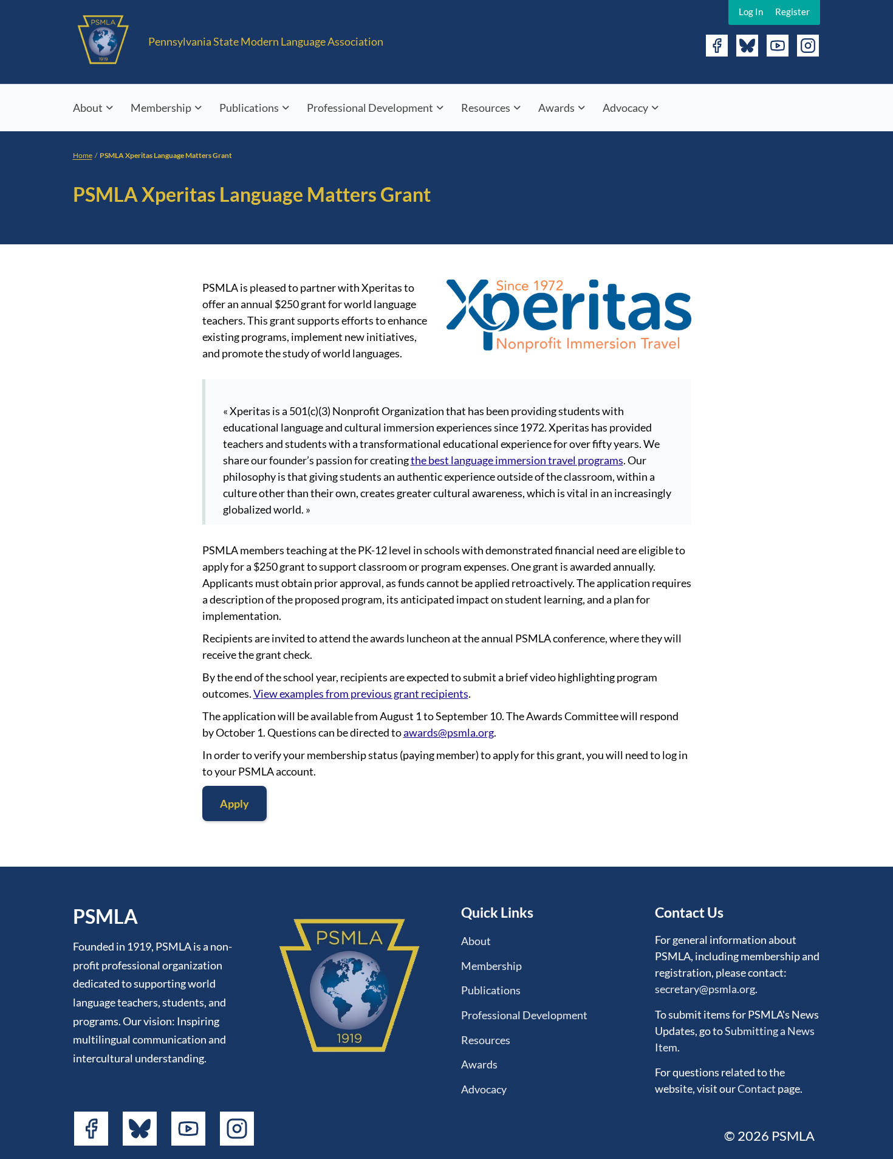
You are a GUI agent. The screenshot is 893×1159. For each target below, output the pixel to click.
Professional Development (370, 107)
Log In (751, 11)
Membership (161, 107)
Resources (485, 107)
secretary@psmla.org (705, 989)
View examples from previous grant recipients (360, 693)
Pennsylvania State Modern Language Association (265, 41)
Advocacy (625, 107)
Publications (249, 107)
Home (82, 155)
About (88, 107)
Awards (556, 107)
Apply (234, 803)
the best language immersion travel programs (517, 460)
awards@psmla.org (448, 732)
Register (792, 11)
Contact (756, 1088)
